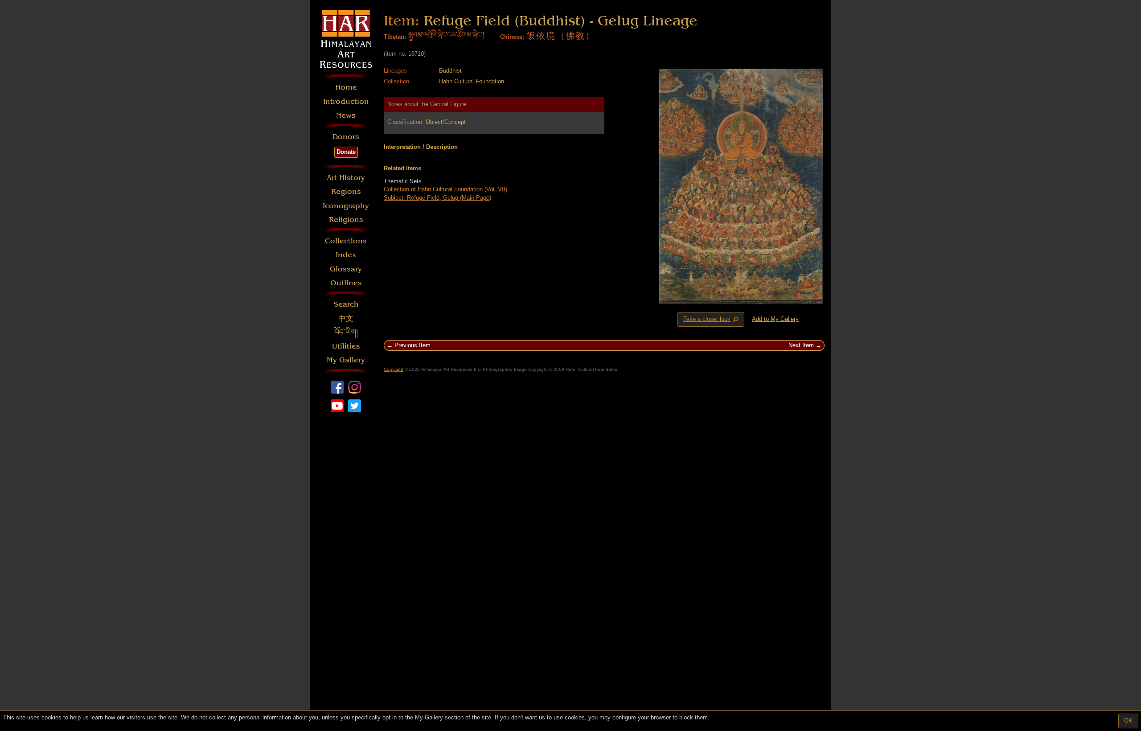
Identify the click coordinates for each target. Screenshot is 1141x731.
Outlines (346, 283)
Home (346, 87)
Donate (346, 151)
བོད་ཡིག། (346, 332)
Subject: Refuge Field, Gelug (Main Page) (437, 197)
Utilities (346, 346)
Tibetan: (395, 36)
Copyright (393, 369)
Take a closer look (711, 319)
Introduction (346, 101)
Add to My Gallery (775, 319)
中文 (345, 318)
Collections (346, 241)
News (346, 115)
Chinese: (512, 36)
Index (346, 255)
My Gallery (346, 360)
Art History (346, 177)
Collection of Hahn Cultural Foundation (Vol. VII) (445, 189)
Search (346, 304)
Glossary (346, 269)
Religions (346, 219)
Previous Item (412, 345)
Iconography (346, 205)
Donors (345, 136)
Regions (346, 191)
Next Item (801, 345)
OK (1128, 720)
